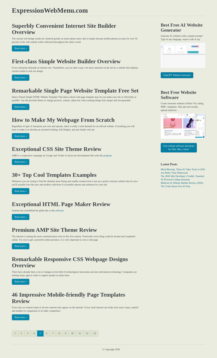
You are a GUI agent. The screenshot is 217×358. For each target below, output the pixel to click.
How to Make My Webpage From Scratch (63, 120)
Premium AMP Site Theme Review (54, 230)
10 (72, 333)
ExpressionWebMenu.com (50, 10)
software (60, 210)
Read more (21, 48)
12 (87, 333)
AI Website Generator (182, 28)
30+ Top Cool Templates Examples (54, 175)
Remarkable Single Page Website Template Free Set (75, 90)
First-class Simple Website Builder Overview (66, 61)
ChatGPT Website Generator (177, 75)
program (108, 155)
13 (94, 333)
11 (80, 333)
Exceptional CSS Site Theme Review (57, 149)
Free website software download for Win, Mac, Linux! (178, 148)
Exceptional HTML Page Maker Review (61, 204)
